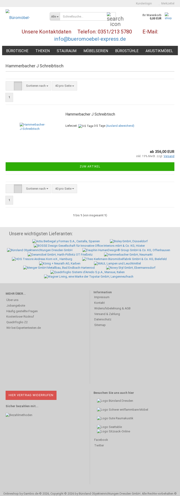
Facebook (101, 440)
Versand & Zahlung (107, 314)
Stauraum (66, 51)
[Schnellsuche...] (111, 16)
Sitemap (100, 325)
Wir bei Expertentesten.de (23, 327)
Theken (42, 51)
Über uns (12, 300)
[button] (10, 86)
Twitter (99, 445)
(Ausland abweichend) (120, 125)
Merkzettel (167, 3)
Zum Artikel (90, 166)
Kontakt (99, 302)
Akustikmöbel (159, 51)
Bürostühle (127, 51)
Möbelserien (95, 51)
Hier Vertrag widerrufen (31, 395)
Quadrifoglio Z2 (17, 322)
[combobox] (37, 86)
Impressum (101, 297)
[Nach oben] (167, 489)
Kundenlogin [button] (143, 3)
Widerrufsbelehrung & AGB (112, 308)
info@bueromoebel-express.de (90, 39)
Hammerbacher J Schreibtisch (90, 114)
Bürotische (17, 51)
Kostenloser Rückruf (20, 316)
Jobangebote (15, 305)
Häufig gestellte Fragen (22, 311)
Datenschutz (102, 319)
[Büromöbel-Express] (24, 17)
